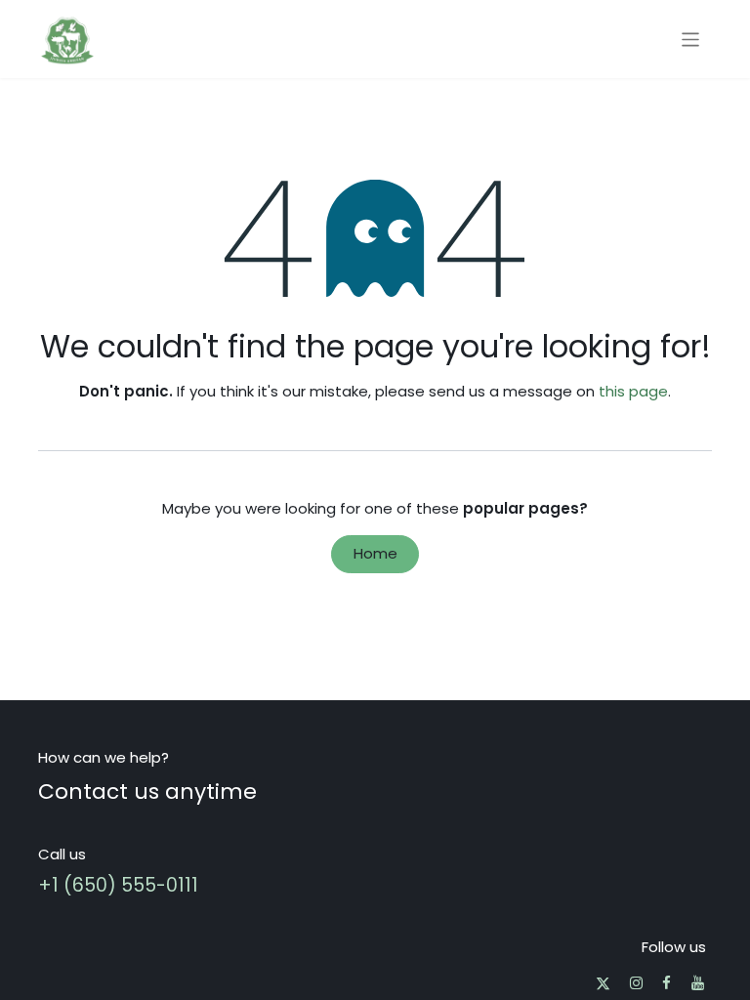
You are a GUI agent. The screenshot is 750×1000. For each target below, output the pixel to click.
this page (633, 391)
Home (375, 553)
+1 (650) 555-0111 (118, 885)
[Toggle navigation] (691, 39)
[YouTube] (698, 983)
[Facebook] (666, 983)
